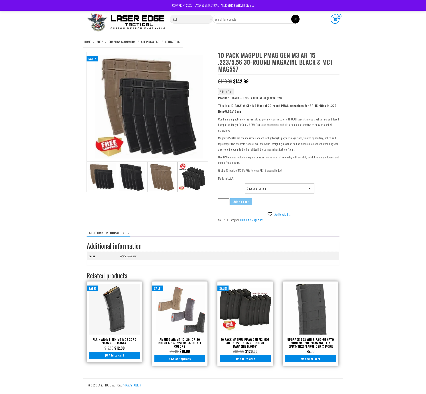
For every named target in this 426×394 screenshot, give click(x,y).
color (223, 185)
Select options (181, 358)
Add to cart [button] (116, 355)
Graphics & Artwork (121, 41)
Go (295, 19)
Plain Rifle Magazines (251, 219)
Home (87, 41)
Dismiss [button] (250, 5)
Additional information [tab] (106, 232)
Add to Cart (226, 91)
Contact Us (172, 41)
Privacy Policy (131, 385)
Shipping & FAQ (150, 41)
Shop (100, 41)
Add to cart (241, 201)
